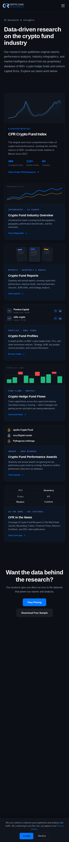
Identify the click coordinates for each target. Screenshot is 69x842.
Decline (42, 835)
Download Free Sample (34, 612)
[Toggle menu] (63, 5)
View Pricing (34, 602)
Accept (26, 835)
